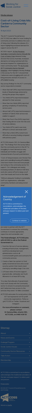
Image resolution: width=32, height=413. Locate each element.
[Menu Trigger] (26, 6)
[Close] (26, 191)
